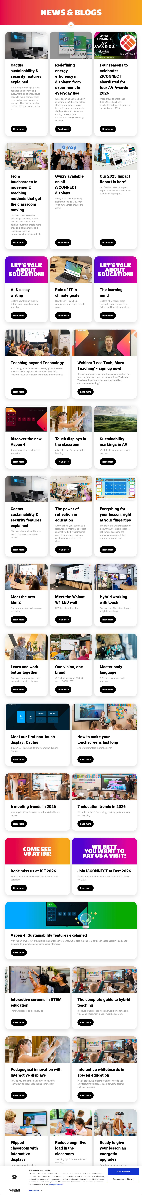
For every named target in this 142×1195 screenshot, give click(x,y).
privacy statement (56, 1184)
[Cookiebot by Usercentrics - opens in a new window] (14, 1190)
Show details (34, 1191)
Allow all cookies (123, 1172)
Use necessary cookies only (123, 1179)
